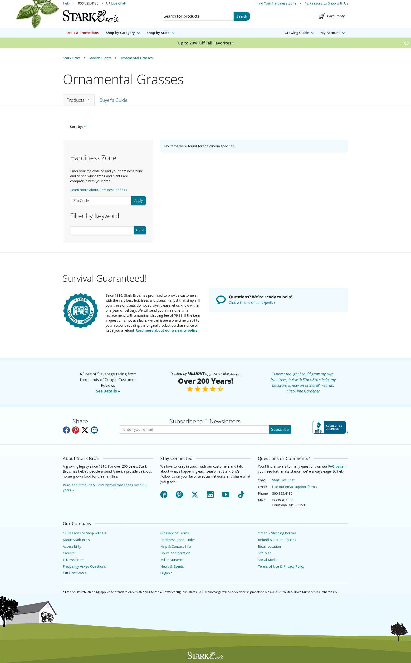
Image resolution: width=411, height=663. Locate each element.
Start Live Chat (283, 480)
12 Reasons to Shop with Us (326, 3)
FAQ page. (336, 466)
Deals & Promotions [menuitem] (82, 32)
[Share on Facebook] (66, 430)
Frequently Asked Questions (84, 566)
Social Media (267, 559)
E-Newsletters (73, 559)
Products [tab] (78, 100)
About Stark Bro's (76, 539)
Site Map (264, 553)
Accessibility (72, 546)
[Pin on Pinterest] (75, 430)
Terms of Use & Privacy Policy (281, 566)
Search (242, 16)
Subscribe (280, 429)
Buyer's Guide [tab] (113, 100)
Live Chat (118, 3)
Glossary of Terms (174, 533)
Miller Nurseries (172, 559)
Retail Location (269, 546)
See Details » (108, 391)
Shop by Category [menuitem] (120, 32)
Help (66, 3)
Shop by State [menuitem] (158, 32)
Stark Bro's (71, 58)
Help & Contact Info (175, 546)
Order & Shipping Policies (277, 533)
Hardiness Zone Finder (177, 539)
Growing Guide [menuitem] (297, 32)
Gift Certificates (75, 573)
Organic (166, 573)
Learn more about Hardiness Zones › (98, 190)
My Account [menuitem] (330, 32)
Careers (69, 553)
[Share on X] (84, 430)
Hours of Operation (175, 553)
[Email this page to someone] (94, 430)
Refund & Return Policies (277, 539)
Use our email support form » (295, 486)
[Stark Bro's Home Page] (90, 16)
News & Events (172, 566)
